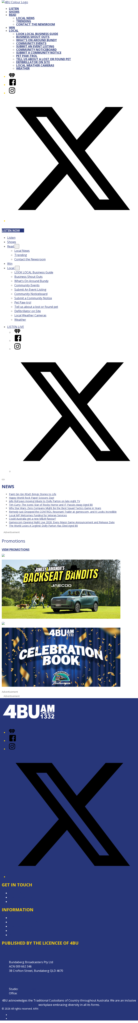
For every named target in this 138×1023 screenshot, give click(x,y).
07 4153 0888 (27, 989)
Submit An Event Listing (35, 46)
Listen (14, 9)
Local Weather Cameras (35, 65)
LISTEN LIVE (15, 327)
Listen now (11, 230)
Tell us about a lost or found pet (43, 59)
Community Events (31, 43)
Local (14, 31)
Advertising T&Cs (20, 926)
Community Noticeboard (36, 50)
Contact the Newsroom (35, 24)
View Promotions (15, 550)
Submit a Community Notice (38, 53)
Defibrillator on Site (33, 62)
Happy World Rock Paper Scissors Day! (31, 497)
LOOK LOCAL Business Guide (37, 34)
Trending (23, 21)
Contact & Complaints (23, 893)
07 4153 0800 (27, 993)
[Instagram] (12, 93)
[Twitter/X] (72, 221)
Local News (25, 18)
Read (12, 15)
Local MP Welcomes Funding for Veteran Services (38, 515)
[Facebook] (12, 85)
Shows (14, 12)
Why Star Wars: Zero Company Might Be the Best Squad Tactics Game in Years (55, 508)
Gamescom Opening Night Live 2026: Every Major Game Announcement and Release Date (62, 522)
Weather (23, 68)
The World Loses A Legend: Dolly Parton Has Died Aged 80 (43, 525)
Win (12, 28)
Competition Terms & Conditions (31, 922)
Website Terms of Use (24, 935)
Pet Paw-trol (26, 56)
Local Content (18, 931)
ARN (11, 1015)
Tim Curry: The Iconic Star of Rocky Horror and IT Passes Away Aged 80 (51, 504)
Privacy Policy (18, 918)
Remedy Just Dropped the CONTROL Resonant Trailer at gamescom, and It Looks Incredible (63, 511)
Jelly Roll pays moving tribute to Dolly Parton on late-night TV (44, 501)
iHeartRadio (16, 1018)
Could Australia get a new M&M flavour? (32, 518)
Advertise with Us (20, 897)
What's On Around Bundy (36, 40)
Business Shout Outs (32, 37)
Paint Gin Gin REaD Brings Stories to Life (32, 494)
